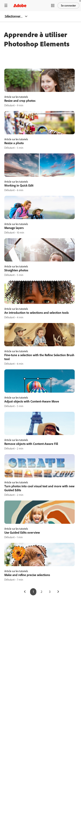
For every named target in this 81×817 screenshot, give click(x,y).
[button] (53, 5)
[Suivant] (58, 591)
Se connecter (68, 5)
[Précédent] (24, 591)
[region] (39, 88)
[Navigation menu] (6, 5)
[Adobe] (20, 5)
